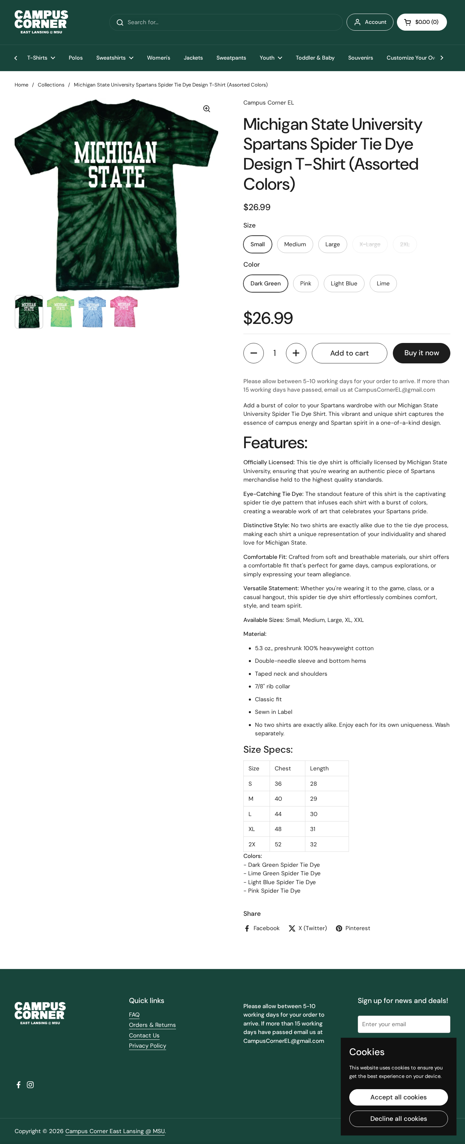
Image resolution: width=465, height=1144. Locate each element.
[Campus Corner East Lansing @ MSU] (41, 22)
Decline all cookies (398, 1118)
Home (21, 84)
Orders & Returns (152, 1025)
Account (375, 22)
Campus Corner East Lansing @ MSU (115, 1131)
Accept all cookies (398, 1097)
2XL (405, 244)
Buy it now (421, 353)
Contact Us (144, 1035)
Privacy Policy (147, 1045)
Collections (51, 84)
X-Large (370, 244)
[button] (422, 22)
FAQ (134, 1014)
